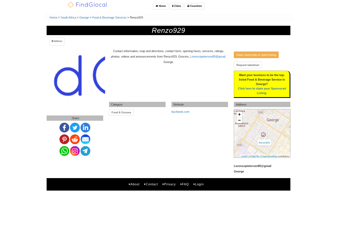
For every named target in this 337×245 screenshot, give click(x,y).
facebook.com (180, 111)
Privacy (170, 184)
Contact (152, 184)
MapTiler (255, 156)
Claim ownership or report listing (256, 54)
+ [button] (239, 114)
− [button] (239, 120)
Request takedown (247, 65)
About (134, 184)
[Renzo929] (263, 134)
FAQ (185, 184)
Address (57, 41)
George (84, 17)
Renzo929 (264, 142)
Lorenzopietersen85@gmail (207, 56)
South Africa (68, 17)
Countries (195, 5)
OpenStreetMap (269, 156)
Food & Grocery (121, 112)
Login (199, 184)
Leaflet (244, 156)
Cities (177, 5)
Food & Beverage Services (109, 17)
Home (162, 5)
